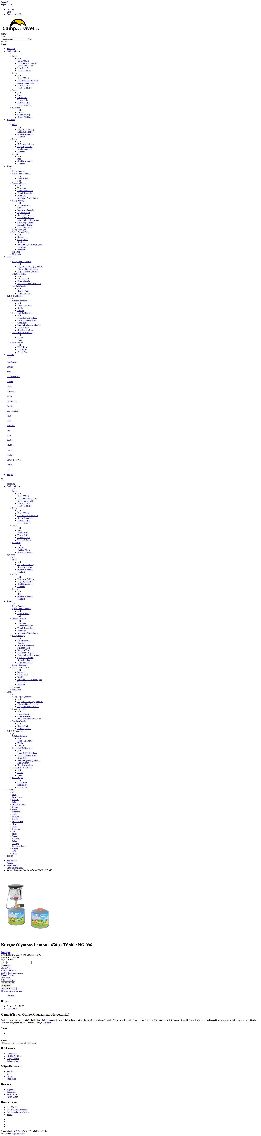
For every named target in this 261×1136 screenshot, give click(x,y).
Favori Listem (12, 1097)
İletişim (10, 1071)
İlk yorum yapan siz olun (11, 991)
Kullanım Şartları (14, 1061)
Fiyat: (3, 960)
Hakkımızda (12, 1054)
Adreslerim (11, 1092)
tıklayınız (47, 1023)
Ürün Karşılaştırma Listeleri (18, 1112)
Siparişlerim (12, 1094)
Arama (9, 1114)
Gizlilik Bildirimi (14, 1056)
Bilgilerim (11, 1089)
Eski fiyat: (5, 957)
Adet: (3, 962)
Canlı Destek (12, 1008)
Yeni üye (10, 9)
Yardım (10, 1076)
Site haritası (11, 1079)
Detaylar (10, 996)
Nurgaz (5, 952)
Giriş (9, 12)
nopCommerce (18, 1133)
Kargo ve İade (13, 1058)
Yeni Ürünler (12, 1107)
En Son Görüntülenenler (17, 1110)
